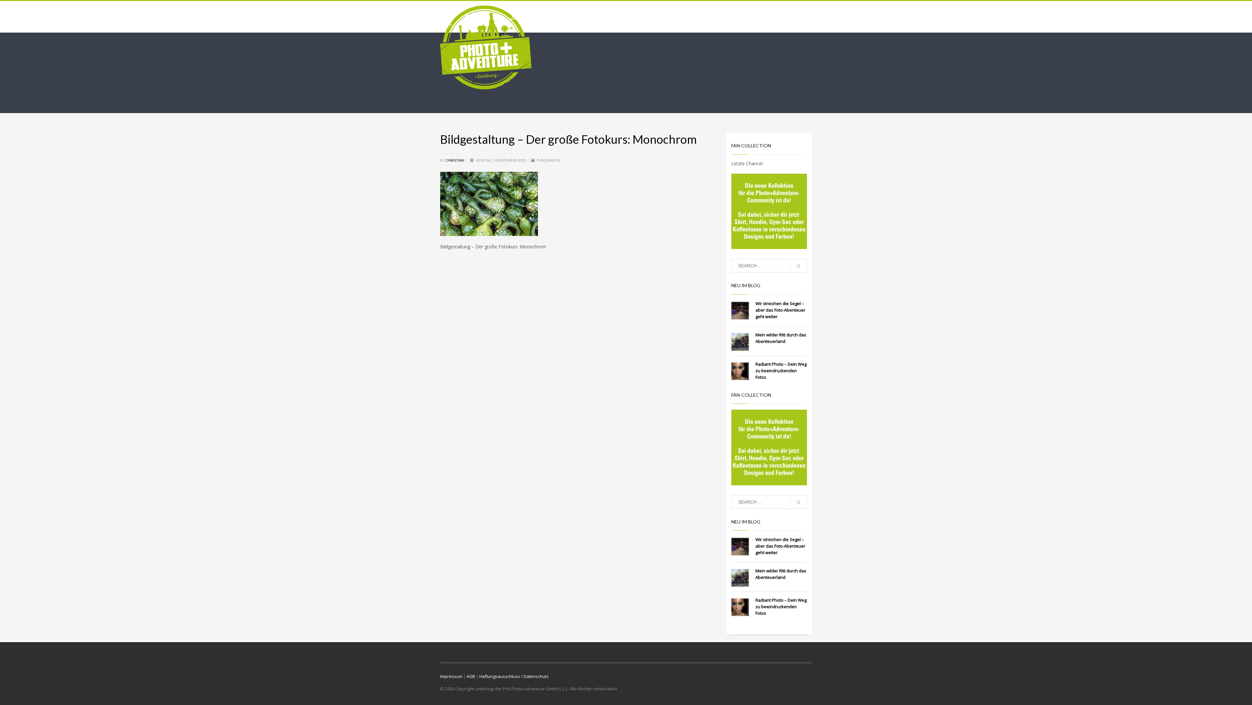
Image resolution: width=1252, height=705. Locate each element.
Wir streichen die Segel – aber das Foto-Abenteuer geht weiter (780, 310)
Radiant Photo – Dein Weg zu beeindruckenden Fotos (781, 370)
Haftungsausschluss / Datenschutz (514, 676)
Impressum (451, 676)
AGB (471, 676)
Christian (455, 160)
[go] (798, 266)
